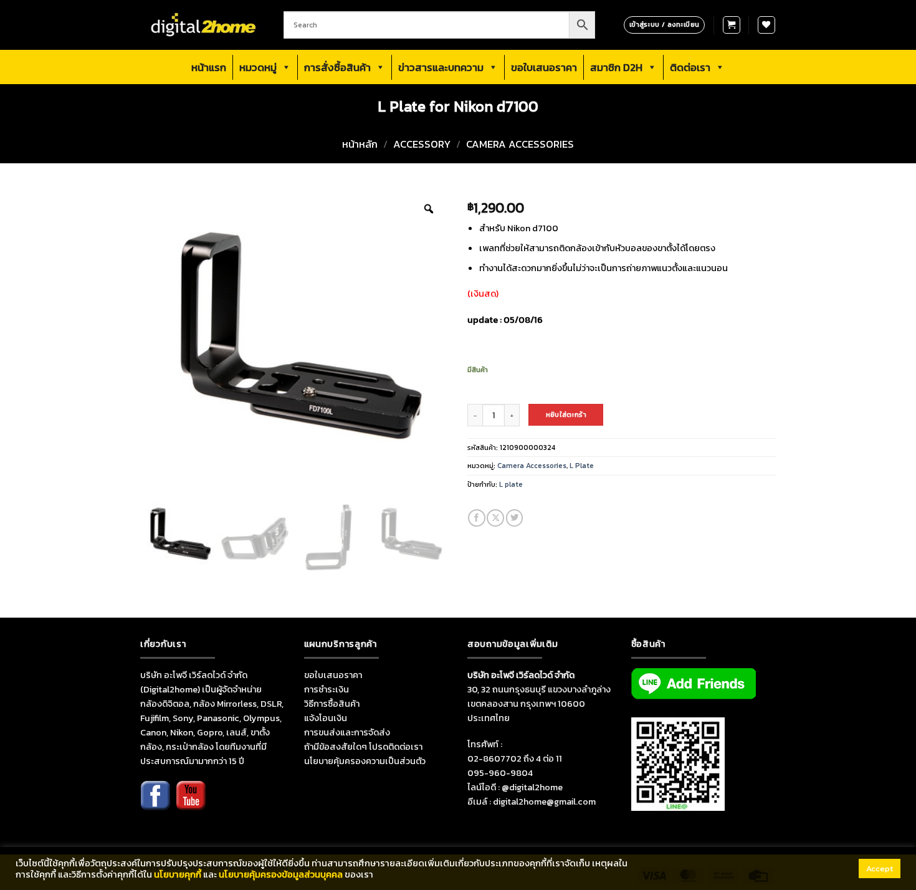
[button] (731, 25)
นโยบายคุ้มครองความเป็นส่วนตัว (365, 761)
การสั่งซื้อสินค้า (337, 67)
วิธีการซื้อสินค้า (332, 704)
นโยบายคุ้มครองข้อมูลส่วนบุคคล (281, 874)
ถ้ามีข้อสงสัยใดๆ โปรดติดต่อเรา (363, 747)
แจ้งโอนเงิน (325, 718)
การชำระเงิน (326, 689)
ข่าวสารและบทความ (441, 67)
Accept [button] (879, 868)
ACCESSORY (422, 144)
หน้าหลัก (360, 144)
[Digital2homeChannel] (190, 804)
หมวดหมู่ (258, 67)
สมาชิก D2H (616, 67)
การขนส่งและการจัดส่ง (347, 732)
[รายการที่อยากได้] (766, 25)
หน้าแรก (208, 67)
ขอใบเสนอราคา (544, 67)
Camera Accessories (520, 144)
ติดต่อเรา (690, 67)
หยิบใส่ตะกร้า (566, 414)
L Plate (582, 465)
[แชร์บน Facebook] (476, 518)
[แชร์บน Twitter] (514, 518)
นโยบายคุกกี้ (177, 874)
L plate (511, 484)
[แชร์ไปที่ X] (495, 518)
